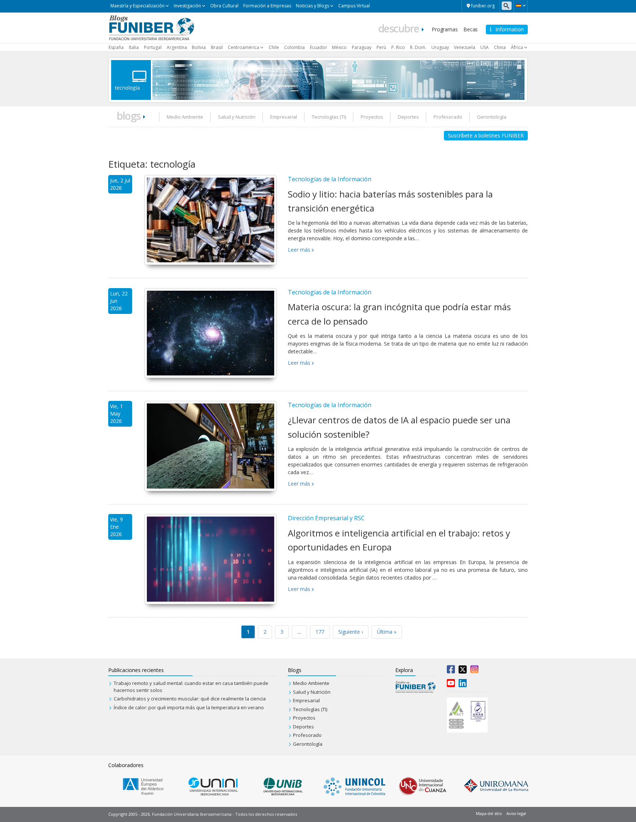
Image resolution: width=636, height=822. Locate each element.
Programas (444, 29)
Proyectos (372, 116)
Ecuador (318, 47)
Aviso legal (516, 813)
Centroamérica (243, 47)
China (500, 47)
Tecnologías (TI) (329, 116)
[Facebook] (451, 671)
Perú (381, 47)
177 (319, 631)
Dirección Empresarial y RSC (326, 518)
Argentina (177, 47)
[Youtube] (451, 684)
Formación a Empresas (267, 6)
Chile (274, 47)
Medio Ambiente (185, 116)
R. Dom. (418, 47)
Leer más (299, 249)
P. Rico (398, 47)
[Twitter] (463, 671)
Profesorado (448, 116)
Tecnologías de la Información (329, 179)
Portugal (153, 47)
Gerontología (491, 116)
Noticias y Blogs (312, 6)
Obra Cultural (224, 6)
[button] (520, 5)
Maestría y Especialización (137, 6)
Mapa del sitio (489, 813)
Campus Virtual (354, 6)
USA (484, 47)
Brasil (217, 47)
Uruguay (440, 47)
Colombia (294, 47)
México (339, 47)
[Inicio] (151, 27)
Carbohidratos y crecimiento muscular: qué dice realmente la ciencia (190, 698)
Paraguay (361, 47)
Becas (470, 29)
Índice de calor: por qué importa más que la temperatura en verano (189, 707)
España (116, 47)
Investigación (187, 6)
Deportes (408, 116)
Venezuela (464, 47)
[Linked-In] (463, 684)
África (517, 47)
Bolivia (199, 47)
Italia (134, 47)
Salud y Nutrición (236, 116)
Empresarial (283, 116)
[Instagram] (474, 671)
